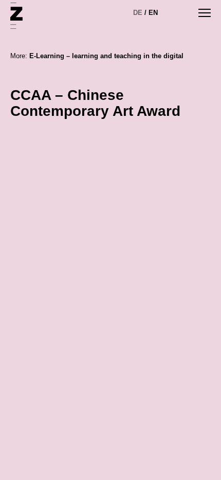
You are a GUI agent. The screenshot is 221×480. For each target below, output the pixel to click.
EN (153, 12)
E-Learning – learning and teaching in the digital (106, 56)
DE (137, 12)
